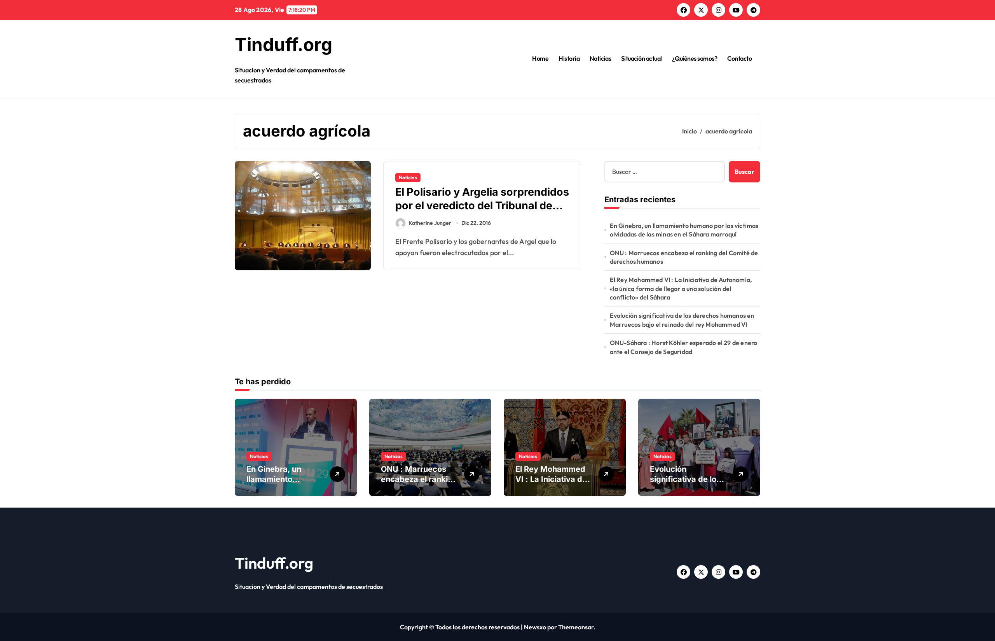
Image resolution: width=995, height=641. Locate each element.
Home (540, 58)
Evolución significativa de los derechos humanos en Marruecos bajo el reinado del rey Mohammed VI (682, 320)
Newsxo (535, 627)
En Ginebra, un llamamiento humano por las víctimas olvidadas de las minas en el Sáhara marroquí (684, 230)
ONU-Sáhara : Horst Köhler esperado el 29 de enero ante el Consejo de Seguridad (684, 347)
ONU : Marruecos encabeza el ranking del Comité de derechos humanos (684, 257)
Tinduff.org (283, 44)
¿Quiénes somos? (694, 58)
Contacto (739, 58)
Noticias (600, 58)
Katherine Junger (429, 222)
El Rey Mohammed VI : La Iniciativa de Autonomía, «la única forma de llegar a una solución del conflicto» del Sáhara (681, 288)
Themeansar (576, 627)
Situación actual (641, 58)
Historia (569, 58)
